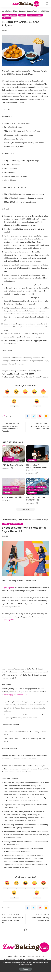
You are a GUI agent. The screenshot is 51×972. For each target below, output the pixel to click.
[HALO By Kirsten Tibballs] (13, 453)
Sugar (4, 620)
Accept (25, 969)
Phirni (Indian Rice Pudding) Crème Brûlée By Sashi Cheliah (37, 467)
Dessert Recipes (9, 15)
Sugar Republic (8, 588)
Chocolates (41, 487)
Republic (10, 620)
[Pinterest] (39, 416)
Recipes (7, 18)
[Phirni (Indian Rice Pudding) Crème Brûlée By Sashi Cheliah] (37, 453)
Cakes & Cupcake (11, 487)
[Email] (46, 416)
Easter (22, 15)
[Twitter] (33, 416)
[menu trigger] (5, 3)
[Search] (46, 3)
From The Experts (35, 15)
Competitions (16, 524)
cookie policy (27, 965)
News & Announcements (20, 937)
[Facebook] (27, 416)
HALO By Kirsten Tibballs (12, 465)
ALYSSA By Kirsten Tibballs (13, 497)
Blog (30, 487)
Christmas (8, 457)
